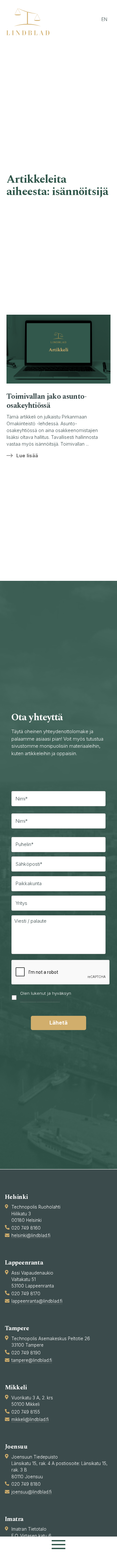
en (104, 19)
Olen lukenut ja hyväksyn (45, 996)
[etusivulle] (30, 21)
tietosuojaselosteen (40, 999)
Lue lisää (27, 455)
